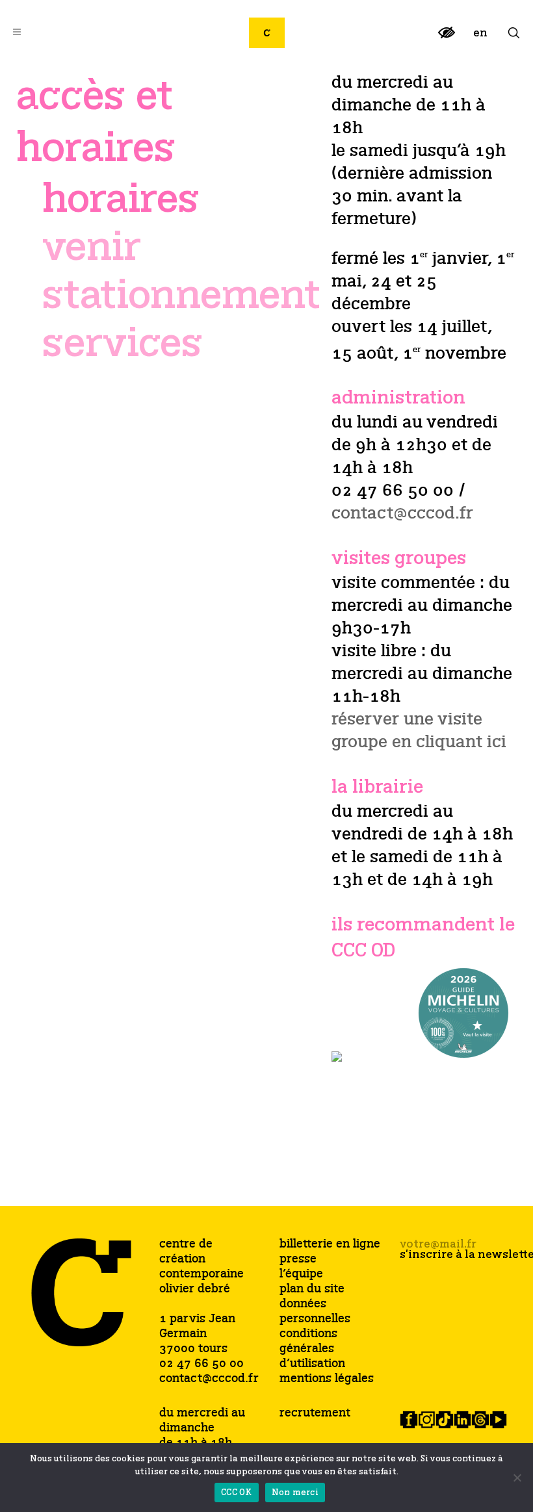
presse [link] (298, 1259)
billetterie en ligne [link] (330, 1244)
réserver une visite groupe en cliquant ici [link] (419, 731)
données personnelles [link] (315, 1312)
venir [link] (91, 247)
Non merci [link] (295, 1493)
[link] (446, 38)
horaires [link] (121, 199)
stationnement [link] (181, 295)
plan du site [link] (312, 1289)
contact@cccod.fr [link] (402, 514)
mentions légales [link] (327, 1379)
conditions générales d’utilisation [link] (312, 1349)
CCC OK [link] (236, 1493)
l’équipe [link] (301, 1274)
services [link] (122, 344)
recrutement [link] (315, 1413)
